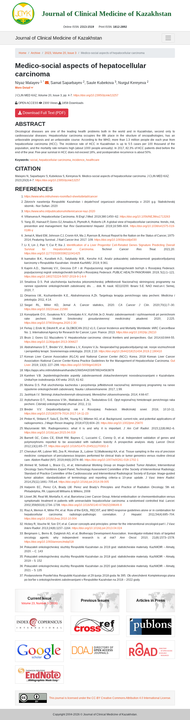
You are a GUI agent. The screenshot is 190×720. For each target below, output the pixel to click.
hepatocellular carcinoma (55, 160)
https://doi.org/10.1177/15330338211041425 (52, 253)
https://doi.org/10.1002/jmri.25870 (122, 423)
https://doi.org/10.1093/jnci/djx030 (115, 239)
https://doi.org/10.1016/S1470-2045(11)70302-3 (78, 446)
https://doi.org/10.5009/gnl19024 (80, 365)
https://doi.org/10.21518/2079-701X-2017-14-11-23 (56, 413)
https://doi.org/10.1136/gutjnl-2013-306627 (51, 341)
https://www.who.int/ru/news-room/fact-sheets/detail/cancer (61, 196)
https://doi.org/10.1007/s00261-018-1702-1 (112, 459)
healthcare (92, 160)
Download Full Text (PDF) (43, 113)
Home (22, 53)
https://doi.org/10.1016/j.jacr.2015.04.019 (50, 432)
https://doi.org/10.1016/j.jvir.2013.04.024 (97, 528)
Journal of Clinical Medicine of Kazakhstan (58, 38)
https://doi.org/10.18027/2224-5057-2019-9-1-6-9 (55, 276)
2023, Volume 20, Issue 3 (60, 53)
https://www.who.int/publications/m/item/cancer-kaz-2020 (59, 211)
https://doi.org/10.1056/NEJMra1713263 (145, 216)
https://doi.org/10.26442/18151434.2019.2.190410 (130, 351)
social (34, 160)
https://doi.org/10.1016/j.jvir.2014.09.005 (84, 481)
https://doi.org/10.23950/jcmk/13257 (95, 95)
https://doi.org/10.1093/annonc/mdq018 (49, 541)
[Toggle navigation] (168, 38)
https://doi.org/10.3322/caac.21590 (46, 309)
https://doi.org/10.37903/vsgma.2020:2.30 (50, 322)
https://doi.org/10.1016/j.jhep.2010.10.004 (50, 518)
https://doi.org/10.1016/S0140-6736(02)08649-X (91, 505)
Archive (35, 53)
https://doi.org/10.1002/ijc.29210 (136, 332)
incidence (78, 160)
